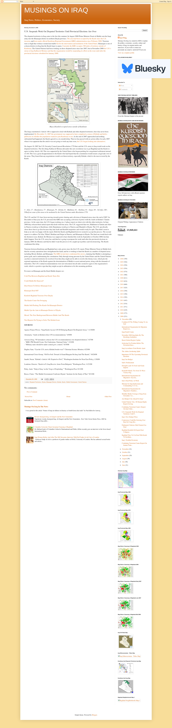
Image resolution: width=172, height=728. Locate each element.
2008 (122, 316)
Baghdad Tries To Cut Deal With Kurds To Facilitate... (134, 436)
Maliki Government (71, 382)
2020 (122, 278)
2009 (122, 313)
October (125, 452)
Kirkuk (59, 382)
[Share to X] (49, 379)
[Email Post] (41, 379)
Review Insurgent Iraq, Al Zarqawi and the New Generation (53, 417)
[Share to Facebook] (51, 379)
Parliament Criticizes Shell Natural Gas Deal (134, 426)
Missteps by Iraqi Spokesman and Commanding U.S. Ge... (132, 385)
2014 (122, 297)
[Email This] (45, 379)
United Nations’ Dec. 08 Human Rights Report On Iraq (134, 403)
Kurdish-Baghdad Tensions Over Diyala (38, 295)
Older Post (108, 396)
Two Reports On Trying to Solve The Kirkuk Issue (42, 320)
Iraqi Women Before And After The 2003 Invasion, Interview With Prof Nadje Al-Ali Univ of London (67, 437)
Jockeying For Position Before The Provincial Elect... (133, 344)
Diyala (44, 382)
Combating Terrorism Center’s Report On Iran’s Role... (134, 408)
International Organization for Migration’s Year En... (131, 376)
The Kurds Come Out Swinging (35, 300)
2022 (122, 271)
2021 (122, 275)
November (125, 449)
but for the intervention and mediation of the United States (77, 43)
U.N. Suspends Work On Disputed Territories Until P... (133, 413)
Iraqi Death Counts (128, 332)
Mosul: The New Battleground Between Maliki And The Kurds (46, 315)
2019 (122, 281)
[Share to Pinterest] (53, 379)
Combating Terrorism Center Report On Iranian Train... (134, 444)
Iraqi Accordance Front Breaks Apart (133, 348)
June (123, 465)
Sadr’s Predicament (128, 362)
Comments (124, 89)
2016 (122, 291)
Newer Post (28, 396)
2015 (122, 294)
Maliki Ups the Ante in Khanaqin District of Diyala (42, 310)
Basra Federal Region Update (131, 340)
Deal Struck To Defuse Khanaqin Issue (38, 285)
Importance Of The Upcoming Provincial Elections (135, 355)
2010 (122, 310)
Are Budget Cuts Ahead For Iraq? (132, 399)
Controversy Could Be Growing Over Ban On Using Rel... (133, 421)
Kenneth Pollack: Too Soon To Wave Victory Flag (133, 372)
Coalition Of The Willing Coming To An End (135, 323)
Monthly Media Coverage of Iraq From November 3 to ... (134, 395)
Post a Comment (32, 392)
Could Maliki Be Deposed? (34, 281)
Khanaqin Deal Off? (31, 290)
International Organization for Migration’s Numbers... (131, 390)
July (123, 462)
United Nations (82, 382)
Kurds (63, 382)
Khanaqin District (51, 382)
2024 (122, 265)
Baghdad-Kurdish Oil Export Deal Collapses (133, 431)
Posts (122, 85)
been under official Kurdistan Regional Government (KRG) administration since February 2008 (68, 41)
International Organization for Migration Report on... (134, 328)
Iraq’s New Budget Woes (130, 417)
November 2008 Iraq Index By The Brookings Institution (133, 336)
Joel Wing (123, 38)
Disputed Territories (35, 382)
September (125, 455)
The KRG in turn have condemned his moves (69, 254)
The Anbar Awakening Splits (131, 351)
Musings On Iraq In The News (36, 406)
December (125, 319)
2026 (122, 259)
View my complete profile (126, 53)
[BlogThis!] (47, 379)
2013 (122, 300)
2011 (122, 307)
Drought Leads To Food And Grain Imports (133, 367)
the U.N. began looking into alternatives (91, 141)
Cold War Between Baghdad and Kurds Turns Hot (42, 276)
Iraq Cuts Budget (127, 359)
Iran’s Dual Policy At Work (130, 381)
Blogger (94, 715)
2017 (122, 287)
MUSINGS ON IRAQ (56, 10)
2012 (122, 303)
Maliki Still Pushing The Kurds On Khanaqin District (43, 305)
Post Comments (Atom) (40, 400)
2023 (122, 268)
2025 (122, 262)
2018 (122, 284)
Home (68, 396)
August (124, 458)
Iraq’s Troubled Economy (130, 440)
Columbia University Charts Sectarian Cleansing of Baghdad (54, 427)
